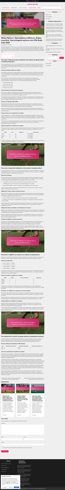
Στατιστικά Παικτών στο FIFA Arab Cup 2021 (53, 52)
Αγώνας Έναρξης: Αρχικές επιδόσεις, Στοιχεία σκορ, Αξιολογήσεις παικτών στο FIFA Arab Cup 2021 (24, 484)
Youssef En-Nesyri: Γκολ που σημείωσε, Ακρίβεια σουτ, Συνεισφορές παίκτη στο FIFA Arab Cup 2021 (24, 466)
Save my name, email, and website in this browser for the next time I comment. (17, 447)
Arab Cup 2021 (16, 170)
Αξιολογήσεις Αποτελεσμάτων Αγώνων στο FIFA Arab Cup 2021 (12, 35)
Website (2, 442)
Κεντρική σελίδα (5, 7)
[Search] (62, 8)
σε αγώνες (3, 308)
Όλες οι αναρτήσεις (23, 7)
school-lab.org (32, 4)
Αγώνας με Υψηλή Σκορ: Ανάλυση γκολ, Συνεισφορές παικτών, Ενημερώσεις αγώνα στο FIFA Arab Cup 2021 (37, 398)
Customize (5, 487)
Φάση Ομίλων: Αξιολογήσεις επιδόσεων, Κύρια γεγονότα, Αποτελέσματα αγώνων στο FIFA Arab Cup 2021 (54, 31)
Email (25, 437)
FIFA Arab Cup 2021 (15, 46)
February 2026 (48, 63)
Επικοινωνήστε (14, 7)
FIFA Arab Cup (14, 64)
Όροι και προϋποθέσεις (5, 467)
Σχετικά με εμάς (32, 7)
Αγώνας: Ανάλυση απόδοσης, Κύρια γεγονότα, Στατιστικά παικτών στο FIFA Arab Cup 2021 (22, 398)
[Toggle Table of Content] (12, 56)
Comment (3, 423)
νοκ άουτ (38, 298)
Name (2, 437)
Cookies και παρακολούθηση (6, 463)
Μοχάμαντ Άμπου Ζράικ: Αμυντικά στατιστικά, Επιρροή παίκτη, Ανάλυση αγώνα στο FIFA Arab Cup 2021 (54, 36)
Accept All (16, 487)
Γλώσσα (38, 7)
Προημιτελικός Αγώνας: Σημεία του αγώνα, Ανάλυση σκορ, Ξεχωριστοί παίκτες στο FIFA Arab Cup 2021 (7, 398)
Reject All (10, 487)
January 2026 (48, 65)
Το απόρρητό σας (4, 469)
